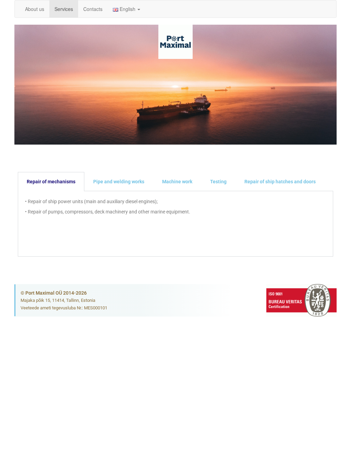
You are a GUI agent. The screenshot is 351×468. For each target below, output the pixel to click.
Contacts (92, 8)
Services (64, 8)
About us (34, 8)
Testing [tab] (218, 181)
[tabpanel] (175, 224)
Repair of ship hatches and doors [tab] (280, 181)
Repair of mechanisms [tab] (51, 181)
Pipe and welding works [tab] (118, 181)
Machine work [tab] (177, 181)
